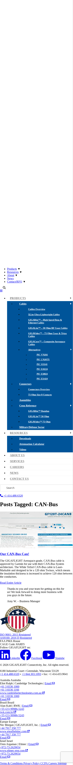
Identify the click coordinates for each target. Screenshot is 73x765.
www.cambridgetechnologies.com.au (21, 692)
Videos (22, 449)
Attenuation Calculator (31, 444)
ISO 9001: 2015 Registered (15, 634)
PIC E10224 (42, 369)
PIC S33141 (42, 364)
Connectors (25, 383)
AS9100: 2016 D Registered (16, 637)
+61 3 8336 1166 (9, 689)
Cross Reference (27, 405)
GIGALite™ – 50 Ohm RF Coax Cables (48, 328)
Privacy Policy (31, 763)
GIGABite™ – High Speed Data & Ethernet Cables (45, 321)
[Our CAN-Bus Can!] (36, 547)
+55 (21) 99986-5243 (12, 708)
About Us (17, 455)
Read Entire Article (10, 582)
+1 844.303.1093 (31, 674)
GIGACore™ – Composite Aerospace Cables (46, 343)
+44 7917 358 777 (10, 728)
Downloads (25, 438)
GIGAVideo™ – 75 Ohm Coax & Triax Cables (47, 335)
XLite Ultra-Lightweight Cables (44, 314)
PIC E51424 (42, 379)
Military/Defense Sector (31, 427)
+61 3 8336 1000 (9, 686)
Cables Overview (36, 309)
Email (48, 683)
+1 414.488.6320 (13, 495)
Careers (17, 467)
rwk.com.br (7, 712)
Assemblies (25, 400)
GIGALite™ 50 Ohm (38, 416)
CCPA (44, 763)
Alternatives (34, 349)
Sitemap (62, 763)
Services (17, 461)
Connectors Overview (39, 389)
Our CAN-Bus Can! (14, 554)
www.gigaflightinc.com (13, 731)
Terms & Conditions (11, 763)
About (10, 275)
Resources (13, 272)
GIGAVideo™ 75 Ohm (39, 421)
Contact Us (19, 478)
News (10, 278)
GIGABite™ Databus (38, 411)
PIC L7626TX (43, 360)
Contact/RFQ (14, 281)
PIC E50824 (42, 374)
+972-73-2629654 (10, 747)
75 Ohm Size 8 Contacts (40, 394)
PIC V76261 (42, 355)
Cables (22, 303)
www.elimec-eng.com (12, 750)
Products (12, 268)
